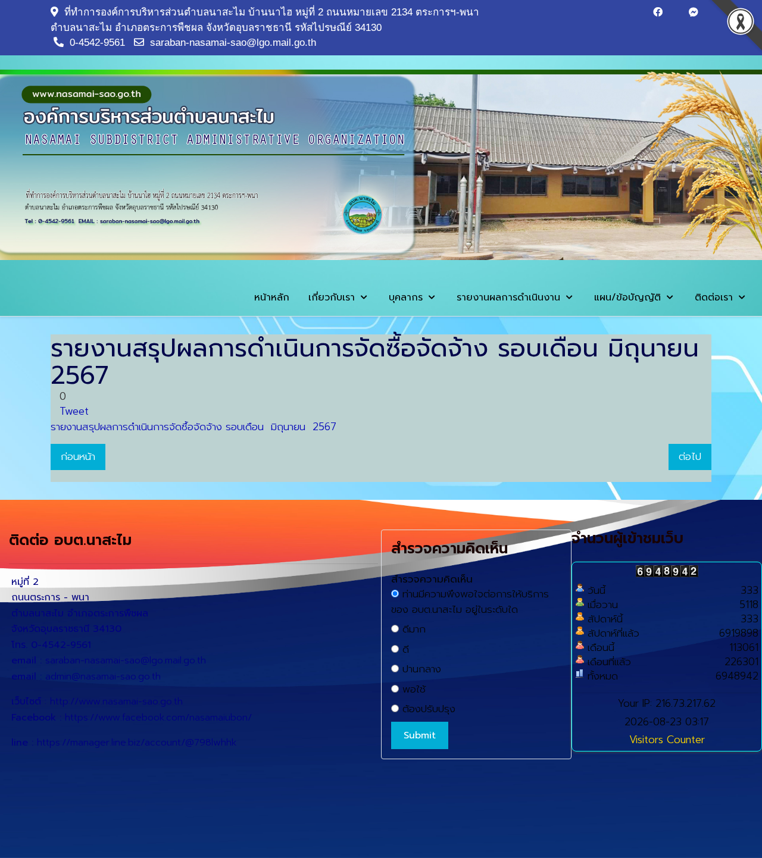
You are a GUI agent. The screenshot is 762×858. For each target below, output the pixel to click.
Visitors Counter (667, 739)
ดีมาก (412, 629)
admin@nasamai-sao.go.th (103, 676)
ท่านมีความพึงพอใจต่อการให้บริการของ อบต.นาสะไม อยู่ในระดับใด (470, 602)
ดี (404, 649)
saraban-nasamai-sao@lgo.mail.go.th (233, 42)
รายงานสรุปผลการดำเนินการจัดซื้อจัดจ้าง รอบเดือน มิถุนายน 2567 (193, 426)
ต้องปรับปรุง (427, 709)
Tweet (74, 411)
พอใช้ (412, 689)
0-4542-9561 (97, 42)
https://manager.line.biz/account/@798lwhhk (136, 742)
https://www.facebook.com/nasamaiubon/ (158, 717)
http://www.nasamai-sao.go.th (116, 701)
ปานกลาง (420, 669)
